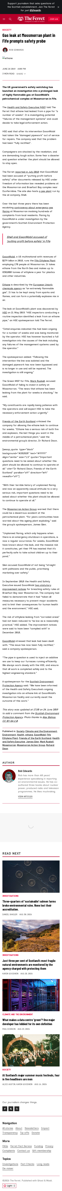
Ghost (40, 1180)
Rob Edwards (16, 50)
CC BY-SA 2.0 (9, 721)
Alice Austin (8, 1084)
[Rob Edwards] (5, 50)
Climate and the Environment (41, 731)
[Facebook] (4, 1108)
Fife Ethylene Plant (44, 260)
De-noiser (7, 1168)
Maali (49, 1180)
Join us (54, 19)
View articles (25, 796)
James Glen (32, 741)
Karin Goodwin (10, 974)
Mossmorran (9, 745)
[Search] (10, 19)
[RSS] (16, 1108)
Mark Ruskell (37, 381)
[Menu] (4, 19)
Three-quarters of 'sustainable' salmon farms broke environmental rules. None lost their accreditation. (29, 905)
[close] (58, 7)
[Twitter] (10, 1108)
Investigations (10, 896)
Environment (9, 734)
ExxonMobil (8, 256)
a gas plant (45, 191)
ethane (29, 734)
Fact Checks (27, 1164)
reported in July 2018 (27, 171)
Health (20, 734)
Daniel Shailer (9, 914)
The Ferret (15, 1180)
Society (6, 30)
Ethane (6, 284)
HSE (4, 312)
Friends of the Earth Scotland (19, 421)
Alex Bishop (49, 717)
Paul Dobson (8, 1029)
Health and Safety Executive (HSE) (26, 107)
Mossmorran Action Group (22, 509)
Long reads (43, 1164)
